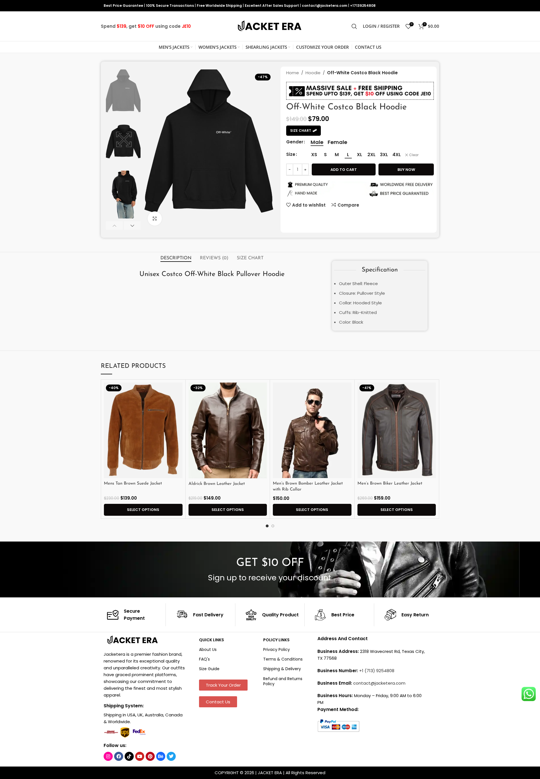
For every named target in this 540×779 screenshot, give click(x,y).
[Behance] (160, 756)
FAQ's (204, 659)
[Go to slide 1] (267, 526)
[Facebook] (118, 756)
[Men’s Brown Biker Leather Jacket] (396, 430)
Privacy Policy (276, 649)
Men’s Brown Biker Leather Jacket (389, 483)
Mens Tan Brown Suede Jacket (133, 483)
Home (292, 73)
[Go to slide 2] (272, 526)
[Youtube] (139, 756)
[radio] (317, 142)
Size (290, 154)
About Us (208, 649)
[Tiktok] (129, 756)
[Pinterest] (150, 756)
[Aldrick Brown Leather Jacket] (228, 430)
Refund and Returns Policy (282, 681)
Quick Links (211, 640)
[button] (114, 225)
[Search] (354, 26)
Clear (413, 155)
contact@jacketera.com (324, 5)
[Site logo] (270, 26)
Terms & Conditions (283, 659)
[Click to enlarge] (155, 218)
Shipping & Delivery (282, 669)
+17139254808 (363, 5)
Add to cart (343, 169)
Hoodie (313, 73)
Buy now (406, 169)
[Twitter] (171, 756)
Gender (294, 142)
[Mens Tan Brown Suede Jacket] (143, 430)
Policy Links (276, 640)
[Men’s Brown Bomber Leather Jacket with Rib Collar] (312, 430)
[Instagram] (108, 756)
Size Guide (209, 669)
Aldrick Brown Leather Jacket (217, 484)
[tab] (175, 258)
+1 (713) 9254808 (376, 671)
